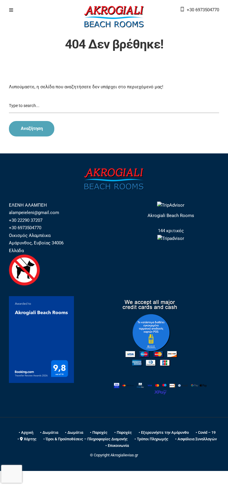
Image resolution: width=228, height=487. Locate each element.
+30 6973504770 (203, 9)
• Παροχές (98, 432)
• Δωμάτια (49, 432)
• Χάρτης (27, 439)
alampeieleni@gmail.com (34, 212)
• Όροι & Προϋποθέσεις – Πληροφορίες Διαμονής (85, 439)
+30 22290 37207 (25, 220)
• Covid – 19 (206, 432)
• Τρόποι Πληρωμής (151, 439)
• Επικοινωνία (117, 445)
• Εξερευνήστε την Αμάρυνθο (164, 432)
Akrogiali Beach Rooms (171, 215)
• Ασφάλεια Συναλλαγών (196, 439)
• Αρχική (26, 432)
